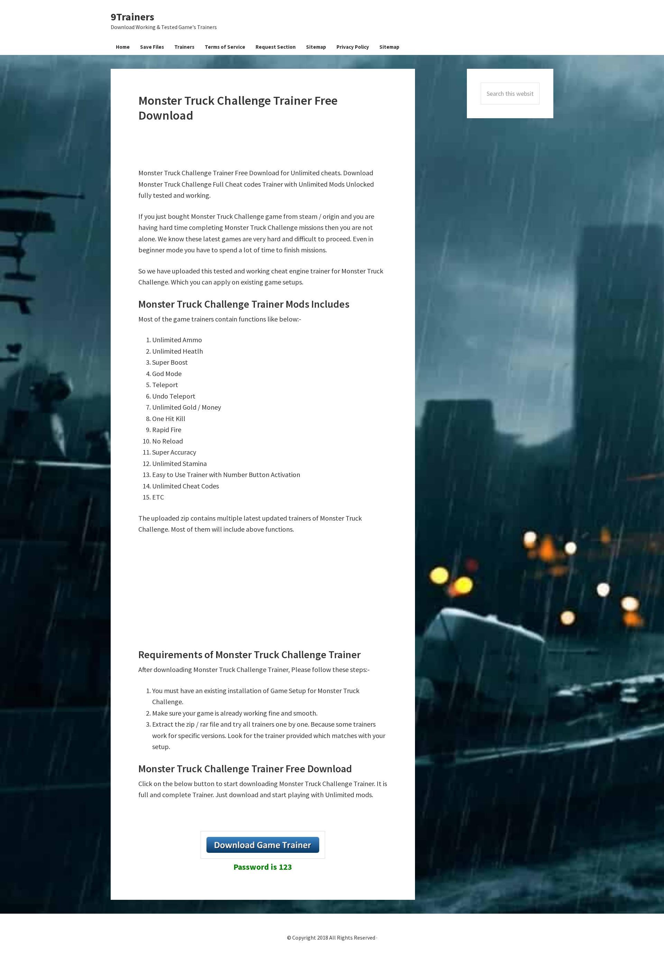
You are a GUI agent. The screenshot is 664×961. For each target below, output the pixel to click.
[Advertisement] (264, 145)
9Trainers (132, 16)
